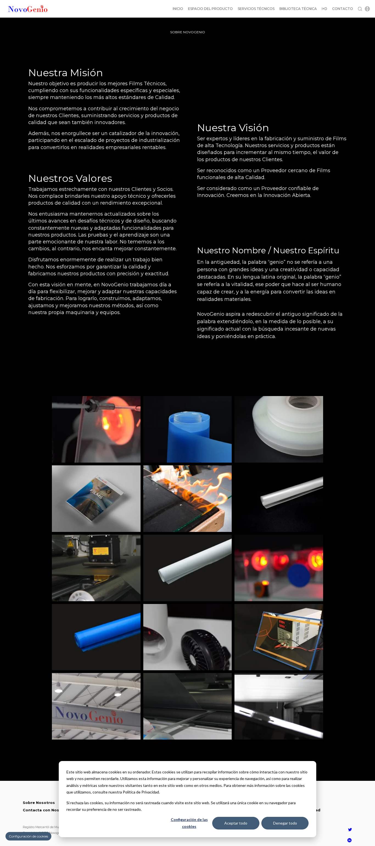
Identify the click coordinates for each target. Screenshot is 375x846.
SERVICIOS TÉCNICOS (256, 9)
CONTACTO (342, 9)
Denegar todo (285, 823)
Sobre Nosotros (39, 802)
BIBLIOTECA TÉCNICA (298, 9)
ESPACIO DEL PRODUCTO (210, 9)
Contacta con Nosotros (46, 810)
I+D (324, 9)
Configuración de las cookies (189, 823)
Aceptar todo (235, 823)
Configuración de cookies (28, 836)
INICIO (178, 9)
